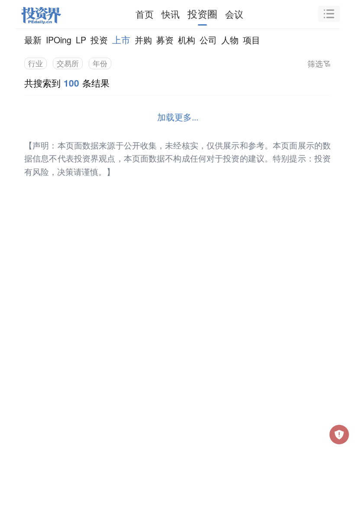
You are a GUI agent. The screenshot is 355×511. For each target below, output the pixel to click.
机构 (186, 39)
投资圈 (202, 13)
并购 (143, 39)
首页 (145, 13)
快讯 (170, 13)
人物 (230, 39)
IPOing (58, 39)
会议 (234, 13)
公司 (208, 39)
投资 (99, 39)
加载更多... (177, 116)
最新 (33, 39)
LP (81, 39)
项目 (251, 39)
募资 (165, 39)
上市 (121, 39)
